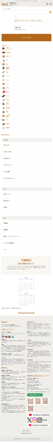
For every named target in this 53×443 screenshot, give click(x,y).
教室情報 (6, 229)
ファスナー (8, 96)
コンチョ (8, 76)
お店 (5, 218)
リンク (5, 249)
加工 (7, 119)
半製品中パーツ (8, 104)
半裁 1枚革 (8, 52)
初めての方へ (7, 145)
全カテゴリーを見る (26, 37)
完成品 (7, 123)
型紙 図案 (8, 107)
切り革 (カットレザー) (9, 48)
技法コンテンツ (7, 194)
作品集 (5, 207)
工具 (7, 60)
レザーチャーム (8, 100)
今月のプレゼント (8, 165)
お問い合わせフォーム (35, 394)
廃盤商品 (8, 127)
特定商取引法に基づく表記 (26, 433)
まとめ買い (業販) (8, 116)
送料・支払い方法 (26, 430)
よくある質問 (7, 171)
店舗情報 (6, 223)
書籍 (7, 111)
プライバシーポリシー (26, 431)
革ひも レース (7, 88)
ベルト (7, 84)
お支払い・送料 (7, 151)
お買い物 (6, 140)
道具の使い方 (7, 200)
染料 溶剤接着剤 (8, 68)
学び (5, 189)
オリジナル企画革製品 (9, 243)
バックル (8, 80)
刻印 (7, 64)
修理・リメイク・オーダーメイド (11, 236)
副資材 (7, 92)
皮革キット (8, 56)
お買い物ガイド (7, 158)
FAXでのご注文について (9, 178)
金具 (7, 72)
